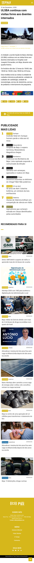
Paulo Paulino (16, 556)
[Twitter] (18, 550)
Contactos (17, 540)
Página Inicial (4, 46)
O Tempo (17, 537)
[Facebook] (13, 550)
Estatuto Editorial (17, 530)
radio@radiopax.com (19, 520)
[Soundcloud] (21, 550)
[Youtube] (16, 550)
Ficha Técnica (17, 533)
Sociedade (4, 23)
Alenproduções (24, 556)
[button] (32, 3)
